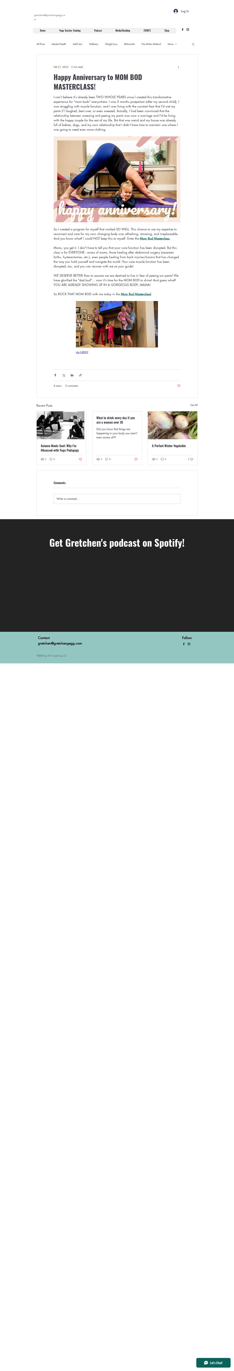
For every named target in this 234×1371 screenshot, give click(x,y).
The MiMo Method (151, 44)
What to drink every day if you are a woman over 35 (115, 420)
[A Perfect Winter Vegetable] (172, 425)
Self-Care (77, 44)
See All (194, 405)
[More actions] (178, 67)
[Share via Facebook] (55, 375)
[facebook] (182, 29)
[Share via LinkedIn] (72, 375)
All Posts (40, 44)
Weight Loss (111, 44)
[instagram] (187, 29)
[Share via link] (80, 375)
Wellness (93, 44)
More (170, 44)
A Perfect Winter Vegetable (169, 445)
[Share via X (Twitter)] (63, 375)
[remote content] (117, 329)
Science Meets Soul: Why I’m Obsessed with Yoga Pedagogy (60, 447)
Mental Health (59, 44)
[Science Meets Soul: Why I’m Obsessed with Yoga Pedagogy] (61, 425)
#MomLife (129, 44)
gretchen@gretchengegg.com (60, 643)
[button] (193, 44)
